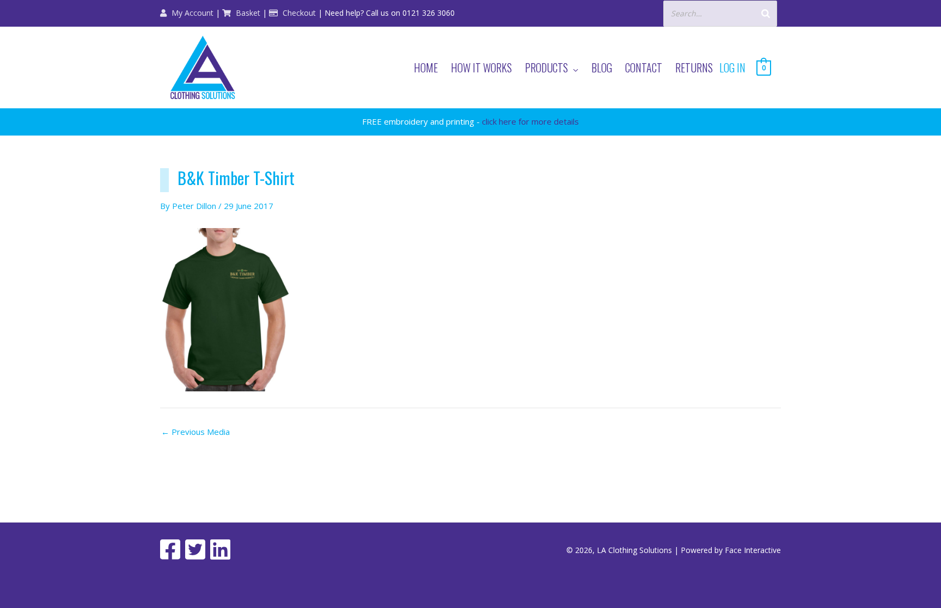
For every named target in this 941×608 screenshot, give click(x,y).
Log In (732, 67)
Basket (247, 13)
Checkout (298, 13)
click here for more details (530, 121)
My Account (191, 13)
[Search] (766, 13)
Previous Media (195, 432)
